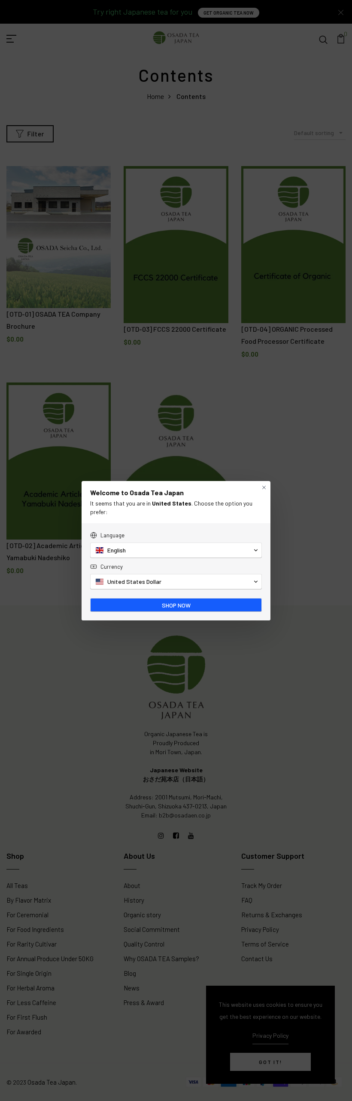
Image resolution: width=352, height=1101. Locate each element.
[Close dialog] (264, 487)
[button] (176, 550)
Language (112, 535)
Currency (111, 566)
